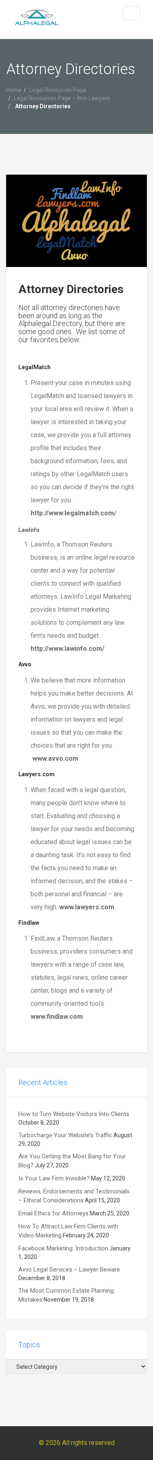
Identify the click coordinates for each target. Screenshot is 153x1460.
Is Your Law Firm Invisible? (54, 1178)
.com (70, 758)
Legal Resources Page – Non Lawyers (62, 98)
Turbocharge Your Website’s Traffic (65, 1135)
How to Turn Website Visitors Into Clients (73, 1114)
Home (14, 90)
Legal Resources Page (57, 90)
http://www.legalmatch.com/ (73, 513)
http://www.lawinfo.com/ (67, 648)
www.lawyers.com (86, 907)
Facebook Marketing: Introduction (63, 1248)
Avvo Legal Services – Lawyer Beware (69, 1269)
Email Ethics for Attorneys (53, 1213)
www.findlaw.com (57, 1016)
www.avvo (47, 758)
